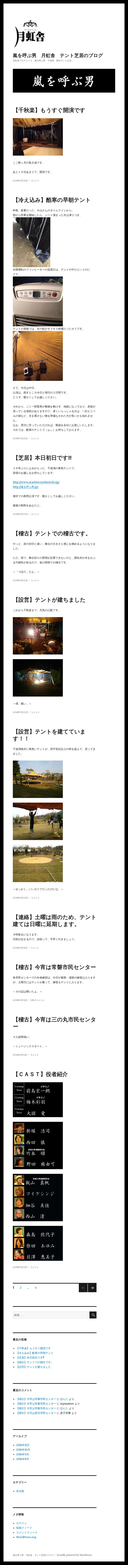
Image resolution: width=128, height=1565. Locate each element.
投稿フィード (24, 1527)
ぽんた (64, 1399)
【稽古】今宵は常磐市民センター (54, 967)
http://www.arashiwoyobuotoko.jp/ (36, 482)
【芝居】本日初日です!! (42, 457)
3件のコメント (37, 1000)
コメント (35, 180)
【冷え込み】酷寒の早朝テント (52, 199)
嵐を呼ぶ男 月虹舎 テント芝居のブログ (58, 55)
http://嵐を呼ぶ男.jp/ (25, 486)
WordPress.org (26, 1537)
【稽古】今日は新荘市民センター (36, 1413)
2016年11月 (23, 1445)
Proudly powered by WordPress (74, 1555)
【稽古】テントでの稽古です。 (52, 533)
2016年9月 (22, 1454)
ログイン (21, 1523)
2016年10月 (23, 1449)
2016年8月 (22, 1459)
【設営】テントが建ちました (49, 599)
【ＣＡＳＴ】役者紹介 (40, 1074)
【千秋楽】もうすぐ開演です (49, 110)
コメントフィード (27, 1532)
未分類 (20, 1491)
